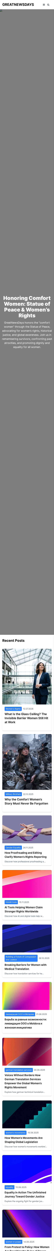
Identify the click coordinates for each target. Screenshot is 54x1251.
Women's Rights (13, 709)
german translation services (19, 1070)
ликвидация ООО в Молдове (20, 1014)
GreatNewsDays (18, 4)
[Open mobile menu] (44, 4)
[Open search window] (48, 4)
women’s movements (15, 1132)
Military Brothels (13, 794)
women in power (13, 1242)
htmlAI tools (11, 902)
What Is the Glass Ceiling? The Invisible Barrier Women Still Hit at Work (26, 718)
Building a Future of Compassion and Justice (21, 958)
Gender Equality (13, 847)
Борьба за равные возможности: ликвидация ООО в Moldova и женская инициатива (26, 1023)
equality (9, 1187)
